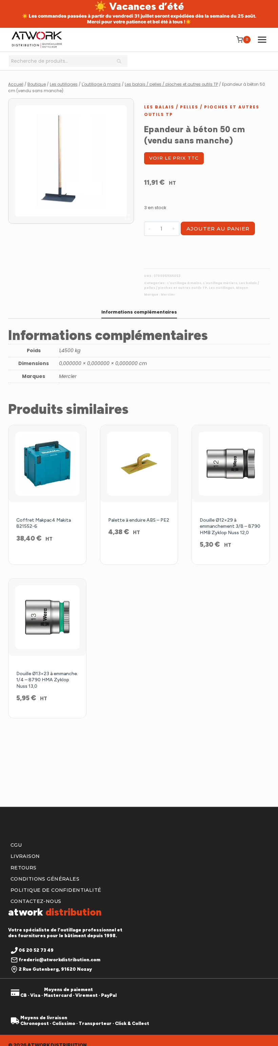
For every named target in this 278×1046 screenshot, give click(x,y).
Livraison (25, 856)
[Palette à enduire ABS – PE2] (139, 464)
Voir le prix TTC (174, 158)
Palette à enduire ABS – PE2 (138, 520)
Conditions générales (45, 879)
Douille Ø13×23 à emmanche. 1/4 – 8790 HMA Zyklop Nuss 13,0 (47, 680)
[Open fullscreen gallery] (127, 217)
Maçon (242, 288)
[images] (71, 161)
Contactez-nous (36, 901)
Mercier (168, 295)
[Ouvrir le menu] (262, 39)
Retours (24, 868)
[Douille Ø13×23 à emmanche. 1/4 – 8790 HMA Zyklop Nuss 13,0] (47, 617)
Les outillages (221, 288)
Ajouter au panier (218, 228)
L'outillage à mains (184, 283)
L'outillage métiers (220, 283)
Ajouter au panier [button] (47, 556)
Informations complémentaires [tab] (139, 312)
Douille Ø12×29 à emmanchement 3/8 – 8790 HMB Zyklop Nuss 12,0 (230, 526)
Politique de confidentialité (56, 890)
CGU (16, 845)
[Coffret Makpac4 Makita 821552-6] (47, 464)
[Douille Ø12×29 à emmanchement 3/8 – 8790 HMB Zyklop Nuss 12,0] (231, 464)
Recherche (121, 62)
